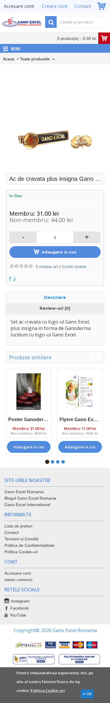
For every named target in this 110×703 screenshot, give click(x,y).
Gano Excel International (27, 504)
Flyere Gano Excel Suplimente (81, 419)
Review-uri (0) (55, 308)
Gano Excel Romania (24, 491)
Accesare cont (17, 573)
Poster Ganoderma (29, 419)
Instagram (20, 601)
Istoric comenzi (18, 579)
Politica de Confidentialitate (29, 545)
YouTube (18, 615)
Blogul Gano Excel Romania (30, 498)
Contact (11, 532)
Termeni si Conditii (21, 539)
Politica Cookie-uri (21, 551)
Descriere (55, 297)
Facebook (19, 608)
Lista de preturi (18, 526)
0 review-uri (47, 266)
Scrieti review (74, 266)
